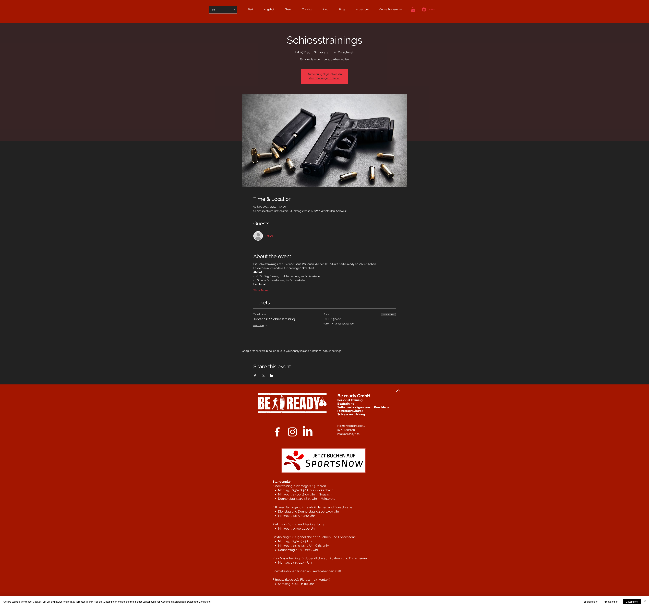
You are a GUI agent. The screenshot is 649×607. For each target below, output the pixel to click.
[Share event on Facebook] (255, 375)
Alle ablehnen (611, 601)
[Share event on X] (263, 375)
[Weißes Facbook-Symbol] (277, 432)
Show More (260, 290)
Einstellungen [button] (591, 601)
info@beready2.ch (348, 433)
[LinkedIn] (308, 432)
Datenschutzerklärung (199, 601)
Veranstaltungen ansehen (324, 78)
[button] (413, 9)
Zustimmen (632, 601)
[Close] (645, 601)
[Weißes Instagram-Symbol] (292, 432)
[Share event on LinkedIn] (271, 375)
